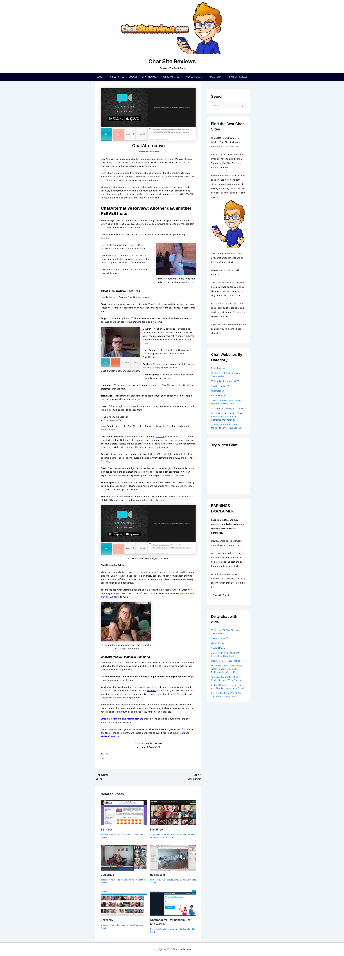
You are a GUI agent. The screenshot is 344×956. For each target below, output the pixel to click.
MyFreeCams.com (110, 736)
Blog (99, 76)
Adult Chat (215, 76)
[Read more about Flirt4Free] (173, 812)
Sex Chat (121, 834)
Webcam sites (189, 834)
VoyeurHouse (218, 395)
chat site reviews (108, 834)
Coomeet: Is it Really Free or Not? (228, 408)
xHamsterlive (217, 390)
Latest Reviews (238, 76)
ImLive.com (179, 732)
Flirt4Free (156, 829)
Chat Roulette (156, 929)
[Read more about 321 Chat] (124, 812)
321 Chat (106, 829)
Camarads (107, 874)
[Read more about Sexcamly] (124, 902)
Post (104, 758)
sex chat (151, 690)
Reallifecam (157, 874)
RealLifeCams (123, 880)
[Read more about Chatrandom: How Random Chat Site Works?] (173, 902)
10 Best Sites (116, 76)
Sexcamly (107, 919)
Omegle (132, 76)
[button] (103, 77)
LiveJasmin (106, 697)
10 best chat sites (158, 834)
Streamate (182, 694)
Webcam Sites (171, 76)
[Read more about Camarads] (124, 857)
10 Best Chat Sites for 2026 (225, 381)
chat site (160, 436)
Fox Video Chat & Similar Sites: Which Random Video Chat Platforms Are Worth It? (227, 416)
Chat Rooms (149, 76)
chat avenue (107, 597)
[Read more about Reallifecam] (173, 857)
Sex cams (121, 925)
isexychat (184, 593)
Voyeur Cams (194, 76)
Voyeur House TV (220, 386)
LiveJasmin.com (130, 718)
